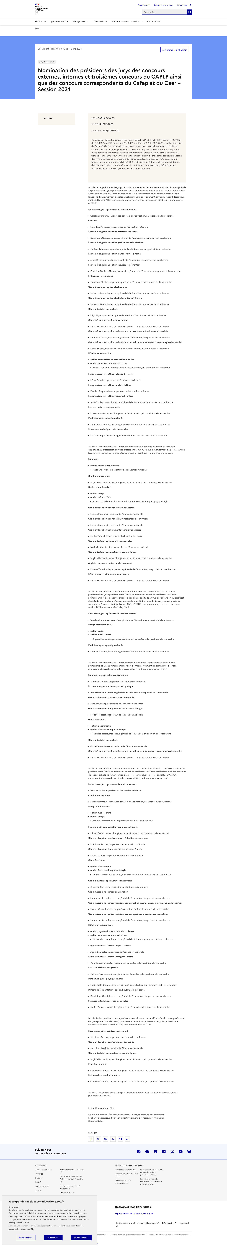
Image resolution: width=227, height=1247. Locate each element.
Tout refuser (53, 1237)
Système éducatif (58, 21)
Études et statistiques (163, 5)
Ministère (39, 21)
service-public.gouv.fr (146, 1223)
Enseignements (79, 21)
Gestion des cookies (99, 1234)
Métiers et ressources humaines (125, 21)
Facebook (147, 1151)
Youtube (181, 1151)
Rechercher (189, 12)
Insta (139, 1151)
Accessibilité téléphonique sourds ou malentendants (169, 1234)
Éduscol (38, 1174)
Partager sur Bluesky (105, 1139)
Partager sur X (98, 1139)
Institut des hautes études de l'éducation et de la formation (71, 1177)
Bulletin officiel (153, 21)
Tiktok (155, 1151)
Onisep (37, 1178)
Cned (37, 1182)
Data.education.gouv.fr (124, 1169)
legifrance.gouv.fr (124, 1223)
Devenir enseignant (42, 1169)
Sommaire (47, 118)
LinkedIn (164, 1151)
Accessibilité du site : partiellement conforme (127, 1234)
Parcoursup (182, 5)
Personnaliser (25, 1237)
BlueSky (189, 1151)
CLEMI (37, 1190)
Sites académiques (67, 1193)
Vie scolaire (99, 21)
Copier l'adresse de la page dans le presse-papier (127, 1139)
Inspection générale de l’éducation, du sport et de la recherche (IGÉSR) (151, 1181)
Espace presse (144, 5)
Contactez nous (142, 1213)
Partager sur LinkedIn (113, 1139)
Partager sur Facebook (91, 1139)
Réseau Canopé (41, 1186)
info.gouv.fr (167, 1223)
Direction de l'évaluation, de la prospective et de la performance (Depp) (151, 1172)
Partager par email (120, 1139)
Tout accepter (81, 1237)
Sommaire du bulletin (176, 49)
